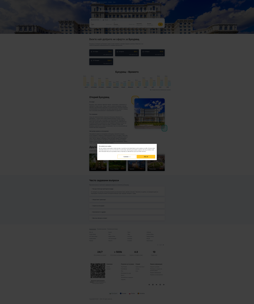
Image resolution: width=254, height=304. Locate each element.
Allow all (146, 156)
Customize (126, 156)
